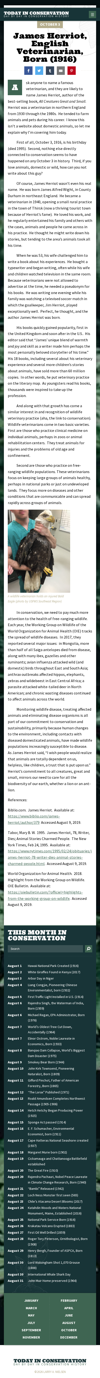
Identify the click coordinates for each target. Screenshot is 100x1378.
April (69, 1308)
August (68, 1323)
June (69, 1315)
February (69, 1300)
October (69, 1330)
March (31, 1308)
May (31, 1315)
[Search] (88, 948)
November (31, 1337)
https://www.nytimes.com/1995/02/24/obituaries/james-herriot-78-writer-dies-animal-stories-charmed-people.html (50, 857)
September (31, 1330)
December (68, 1337)
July (31, 1323)
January (31, 1300)
